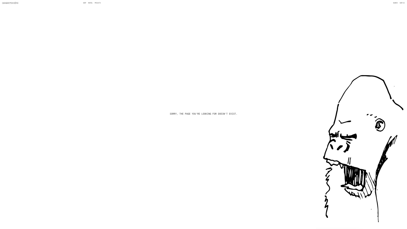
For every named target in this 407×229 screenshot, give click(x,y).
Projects (98, 3)
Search (395, 3)
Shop (84, 3)
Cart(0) (402, 3)
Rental (90, 3)
